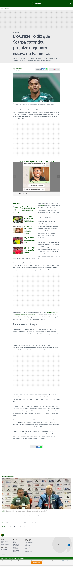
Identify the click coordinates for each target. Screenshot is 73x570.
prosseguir (36, 563)
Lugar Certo (16, 544)
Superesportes (16, 547)
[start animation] (16, 165)
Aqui (2, 542)
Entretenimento (17, 548)
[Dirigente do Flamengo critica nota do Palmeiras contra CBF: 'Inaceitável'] (36, 493)
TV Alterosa (4, 549)
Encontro (3, 554)
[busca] (70, 3)
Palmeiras (7, 8)
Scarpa (42, 205)
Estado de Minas (4, 541)
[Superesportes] (32, 3)
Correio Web (16, 545)
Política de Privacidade (66, 560)
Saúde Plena (16, 550)
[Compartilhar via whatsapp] (46, 69)
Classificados (16, 551)
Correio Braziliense (5, 544)
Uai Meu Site (28, 545)
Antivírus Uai (28, 550)
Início (2, 8)
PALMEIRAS (16, 32)
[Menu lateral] (2, 3)
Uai (14, 541)
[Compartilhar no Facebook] (42, 69)
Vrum (14, 542)
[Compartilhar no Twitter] (44, 69)
